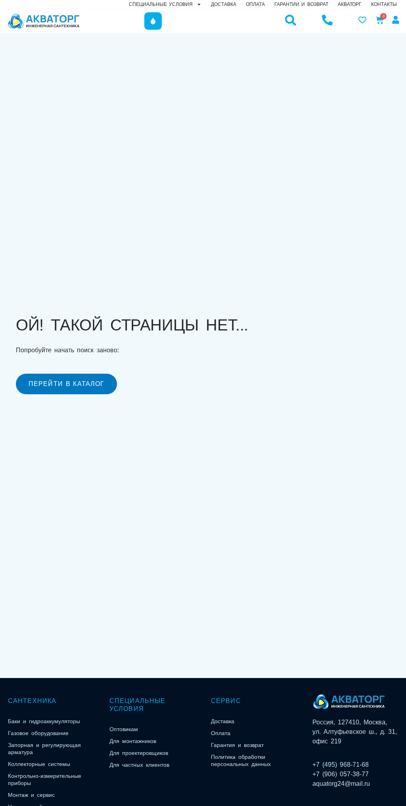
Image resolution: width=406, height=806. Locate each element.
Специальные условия (161, 4)
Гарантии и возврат (301, 4)
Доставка (223, 4)
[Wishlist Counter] (361, 20)
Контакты (384, 4)
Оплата (255, 4)
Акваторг (350, 4)
